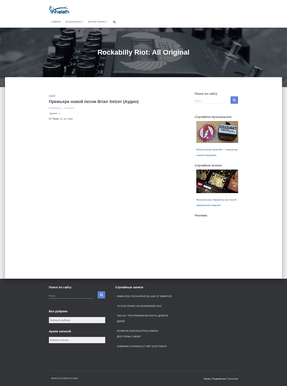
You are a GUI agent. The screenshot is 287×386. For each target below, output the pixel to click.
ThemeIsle (232, 378)
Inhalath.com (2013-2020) (64, 378)
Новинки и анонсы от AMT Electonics (142, 346)
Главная (56, 22)
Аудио (52, 96)
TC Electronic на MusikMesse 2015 (139, 306)
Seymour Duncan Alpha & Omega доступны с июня (137, 334)
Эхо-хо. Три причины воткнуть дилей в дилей (142, 318)
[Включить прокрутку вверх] (280, 379)
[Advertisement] (177, 9)
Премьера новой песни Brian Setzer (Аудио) (94, 101)
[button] (82, 22)
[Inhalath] (59, 9)
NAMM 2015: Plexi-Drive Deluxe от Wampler (144, 296)
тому (66, 118)
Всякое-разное (97, 22)
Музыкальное (74, 22)
